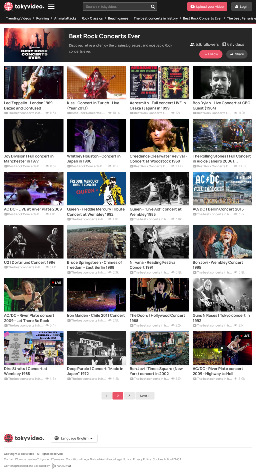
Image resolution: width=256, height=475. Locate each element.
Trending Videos (18, 18)
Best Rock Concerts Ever (202, 18)
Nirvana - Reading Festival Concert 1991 (153, 265)
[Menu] (51, 7)
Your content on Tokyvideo (33, 459)
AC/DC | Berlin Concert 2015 (218, 209)
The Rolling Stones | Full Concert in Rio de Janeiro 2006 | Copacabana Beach (222, 159)
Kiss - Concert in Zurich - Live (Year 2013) (93, 105)
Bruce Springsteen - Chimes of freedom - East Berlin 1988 (94, 265)
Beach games (118, 18)
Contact (9, 459)
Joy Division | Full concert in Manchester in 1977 (29, 159)
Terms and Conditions (66, 459)
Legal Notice (90, 459)
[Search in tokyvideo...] (153, 6)
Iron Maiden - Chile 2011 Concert (96, 315)
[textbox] (115, 6)
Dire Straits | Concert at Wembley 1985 (26, 371)
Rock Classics (92, 18)
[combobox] (120, 6)
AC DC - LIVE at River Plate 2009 (33, 209)
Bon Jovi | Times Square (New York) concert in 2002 (156, 371)
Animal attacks (65, 18)
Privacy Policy (142, 459)
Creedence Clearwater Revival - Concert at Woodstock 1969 (158, 159)
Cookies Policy (162, 459)
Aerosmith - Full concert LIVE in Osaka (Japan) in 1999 (158, 105)
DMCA (177, 459)
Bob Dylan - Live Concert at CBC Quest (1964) (221, 105)
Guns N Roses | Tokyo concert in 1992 (221, 318)
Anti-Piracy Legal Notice (115, 459)
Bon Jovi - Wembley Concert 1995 (218, 265)
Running (42, 18)
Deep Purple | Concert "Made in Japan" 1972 (95, 371)
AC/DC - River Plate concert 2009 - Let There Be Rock (29, 318)
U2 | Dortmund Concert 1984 (29, 262)
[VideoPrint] (61, 466)
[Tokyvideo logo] (24, 7)
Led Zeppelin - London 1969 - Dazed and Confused (29, 105)
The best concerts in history (156, 18)
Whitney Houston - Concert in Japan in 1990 (93, 159)
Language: (74, 438)
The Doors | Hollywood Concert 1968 (157, 318)
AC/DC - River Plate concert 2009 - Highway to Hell (218, 371)
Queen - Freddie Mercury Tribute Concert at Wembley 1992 (96, 212)
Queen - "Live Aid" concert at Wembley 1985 (156, 212)
